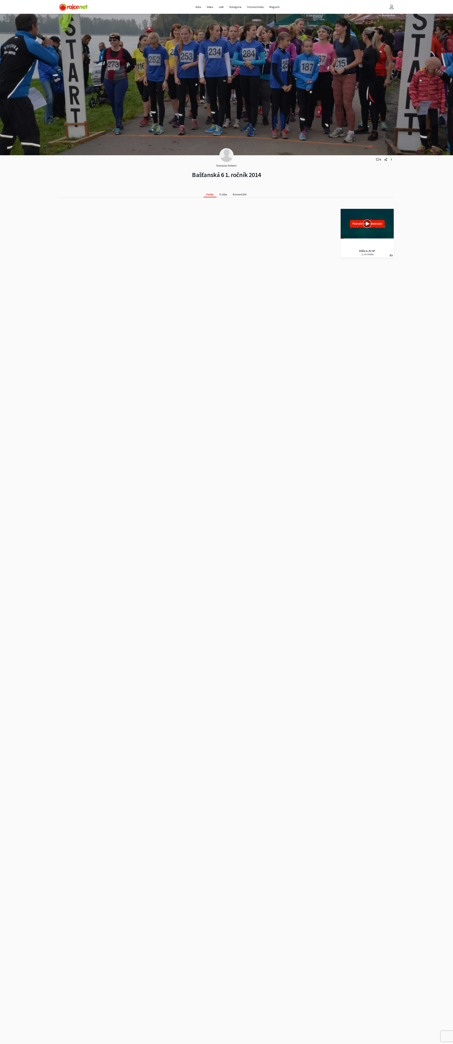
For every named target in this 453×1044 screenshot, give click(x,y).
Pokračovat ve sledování (367, 223)
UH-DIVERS (368, 254)
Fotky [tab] (210, 194)
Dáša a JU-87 (367, 251)
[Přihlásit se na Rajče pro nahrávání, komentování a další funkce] (391, 7)
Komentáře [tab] (240, 194)
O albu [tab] (223, 194)
